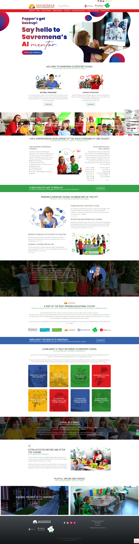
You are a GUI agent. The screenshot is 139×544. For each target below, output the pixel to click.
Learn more (100, 188)
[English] (101, 1)
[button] (65, 296)
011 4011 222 (109, 1)
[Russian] (103, 1)
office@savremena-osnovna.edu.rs (98, 527)
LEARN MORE (48, 104)
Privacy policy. (66, 540)
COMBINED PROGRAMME (91, 92)
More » (101, 434)
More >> (108, 180)
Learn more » (74, 216)
